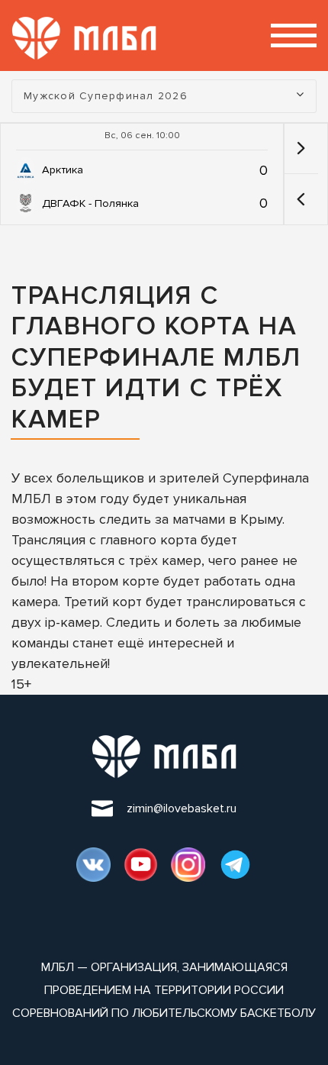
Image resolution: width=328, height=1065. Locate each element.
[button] (301, 199)
